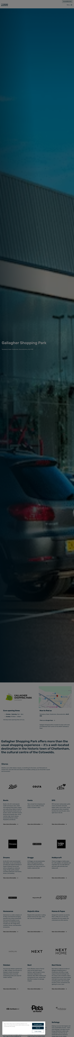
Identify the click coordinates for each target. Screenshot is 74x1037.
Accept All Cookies (38, 1024)
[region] (23, 1028)
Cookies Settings (38, 1031)
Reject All (38, 1027)
